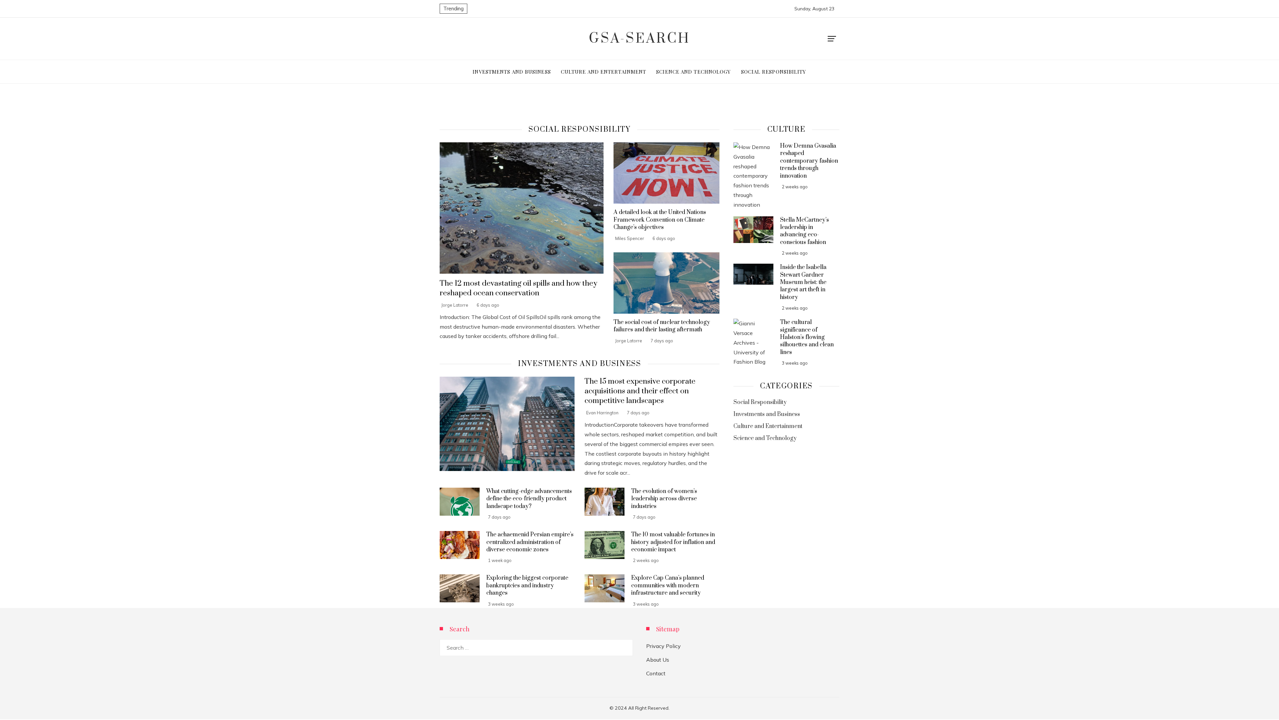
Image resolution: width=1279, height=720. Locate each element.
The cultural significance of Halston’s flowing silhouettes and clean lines (807, 337)
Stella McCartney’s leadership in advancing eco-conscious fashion (804, 231)
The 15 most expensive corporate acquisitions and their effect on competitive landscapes (640, 391)
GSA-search (639, 38)
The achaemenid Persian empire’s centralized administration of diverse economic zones (530, 542)
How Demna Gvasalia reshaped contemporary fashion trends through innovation (809, 161)
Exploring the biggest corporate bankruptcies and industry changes (527, 585)
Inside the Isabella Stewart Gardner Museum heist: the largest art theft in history (803, 282)
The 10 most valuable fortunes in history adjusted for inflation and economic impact (673, 542)
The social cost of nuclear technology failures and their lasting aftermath (662, 326)
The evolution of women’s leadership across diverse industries (664, 499)
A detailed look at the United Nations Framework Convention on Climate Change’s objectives (660, 220)
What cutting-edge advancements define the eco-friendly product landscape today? (529, 499)
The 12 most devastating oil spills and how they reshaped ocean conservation (518, 288)
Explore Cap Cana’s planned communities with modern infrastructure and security (667, 585)
